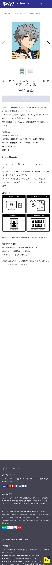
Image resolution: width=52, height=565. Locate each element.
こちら (40, 561)
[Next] (48, 43)
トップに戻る (6, 13)
